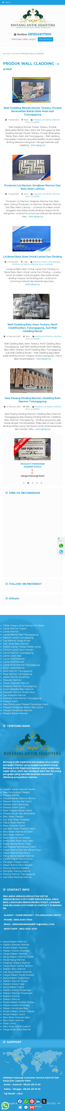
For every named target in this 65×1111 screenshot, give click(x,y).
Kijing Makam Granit (13, 992)
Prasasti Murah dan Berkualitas (19, 819)
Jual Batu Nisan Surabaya (16, 825)
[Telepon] (61, 552)
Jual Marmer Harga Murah (17, 646)
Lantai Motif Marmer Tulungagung (21, 670)
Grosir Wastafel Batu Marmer (18, 694)
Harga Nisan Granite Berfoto (18, 971)
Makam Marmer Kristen (15, 986)
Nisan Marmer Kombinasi (16, 843)
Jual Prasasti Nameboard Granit (19, 852)
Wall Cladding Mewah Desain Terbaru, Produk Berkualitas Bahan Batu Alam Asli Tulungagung (33, 111)
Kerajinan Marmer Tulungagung (19, 691)
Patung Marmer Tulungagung (19, 879)
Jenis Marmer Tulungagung (17, 676)
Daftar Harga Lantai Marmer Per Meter (23, 631)
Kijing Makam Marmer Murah (18, 962)
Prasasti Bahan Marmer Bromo (19, 803)
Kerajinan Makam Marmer (16, 968)
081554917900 (39, 34)
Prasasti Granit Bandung (15, 810)
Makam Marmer (11, 1001)
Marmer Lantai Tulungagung (18, 643)
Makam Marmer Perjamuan (17, 998)
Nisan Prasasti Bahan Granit (17, 816)
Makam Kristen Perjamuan (17, 995)
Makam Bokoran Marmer (16, 950)
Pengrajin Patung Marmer (17, 876)
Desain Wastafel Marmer (16, 688)
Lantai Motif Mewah (13, 667)
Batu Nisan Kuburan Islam (16, 1022)
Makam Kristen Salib (13, 989)
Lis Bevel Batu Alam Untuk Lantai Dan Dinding (32, 256)
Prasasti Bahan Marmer (15, 718)
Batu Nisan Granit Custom (17, 1032)
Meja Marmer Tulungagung (17, 679)
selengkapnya (38, 145)
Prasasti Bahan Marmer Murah (19, 794)
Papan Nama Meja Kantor (16, 858)
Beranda (6, 54)
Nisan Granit (9, 1029)
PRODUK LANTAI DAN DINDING (46, 262)
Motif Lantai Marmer (14, 673)
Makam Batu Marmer (14, 974)
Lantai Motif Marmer (14, 664)
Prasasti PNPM (11, 800)
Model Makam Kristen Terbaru (19, 1007)
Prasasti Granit (10, 706)
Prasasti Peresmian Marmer (17, 715)
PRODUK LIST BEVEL (42, 120)
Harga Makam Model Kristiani (18, 980)
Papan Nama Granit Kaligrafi (18, 870)
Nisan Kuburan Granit (14, 831)
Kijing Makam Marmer (14, 947)
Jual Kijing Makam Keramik (17, 977)
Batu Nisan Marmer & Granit (18, 837)
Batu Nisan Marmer (13, 840)
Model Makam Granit (14, 1019)
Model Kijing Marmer (14, 965)
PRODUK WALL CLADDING (42, 264)
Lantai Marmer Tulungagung (18, 658)
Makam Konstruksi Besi (15, 1013)
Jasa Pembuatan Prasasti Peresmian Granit (26, 709)
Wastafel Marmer (12, 685)
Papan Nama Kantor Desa (17, 849)
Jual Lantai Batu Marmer (16, 649)
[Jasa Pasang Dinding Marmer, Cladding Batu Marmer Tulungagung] (32, 381)
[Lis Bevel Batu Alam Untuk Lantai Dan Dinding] (32, 239)
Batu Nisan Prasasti (13, 822)
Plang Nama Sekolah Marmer (18, 861)
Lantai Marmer (11, 637)
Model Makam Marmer (15, 953)
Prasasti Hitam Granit (14, 813)
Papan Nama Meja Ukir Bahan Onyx (22, 855)
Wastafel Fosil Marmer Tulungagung (22, 703)
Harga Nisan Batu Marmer (17, 1035)
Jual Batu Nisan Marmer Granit (19, 834)
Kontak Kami (45, 39)
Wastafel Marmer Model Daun (19, 697)
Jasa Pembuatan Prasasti (16, 797)
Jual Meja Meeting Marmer (17, 882)
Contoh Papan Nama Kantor (18, 864)
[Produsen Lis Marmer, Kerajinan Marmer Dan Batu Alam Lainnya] (32, 168)
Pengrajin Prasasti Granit (16, 867)
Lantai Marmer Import (15, 634)
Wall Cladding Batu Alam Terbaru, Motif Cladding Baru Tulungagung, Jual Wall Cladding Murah (32, 328)
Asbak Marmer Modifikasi (16, 682)
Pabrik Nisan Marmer (14, 828)
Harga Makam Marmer (15, 959)
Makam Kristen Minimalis (16, 956)
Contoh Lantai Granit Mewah (18, 655)
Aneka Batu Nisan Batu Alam (18, 846)
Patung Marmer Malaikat (16, 873)
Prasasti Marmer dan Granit (17, 806)
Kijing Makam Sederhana (16, 983)
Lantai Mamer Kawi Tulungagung (20, 640)
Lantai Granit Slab (12, 661)
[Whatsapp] (61, 545)
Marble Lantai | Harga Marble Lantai (22, 652)
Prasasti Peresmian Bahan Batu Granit (23, 712)
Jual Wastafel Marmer (14, 700)
